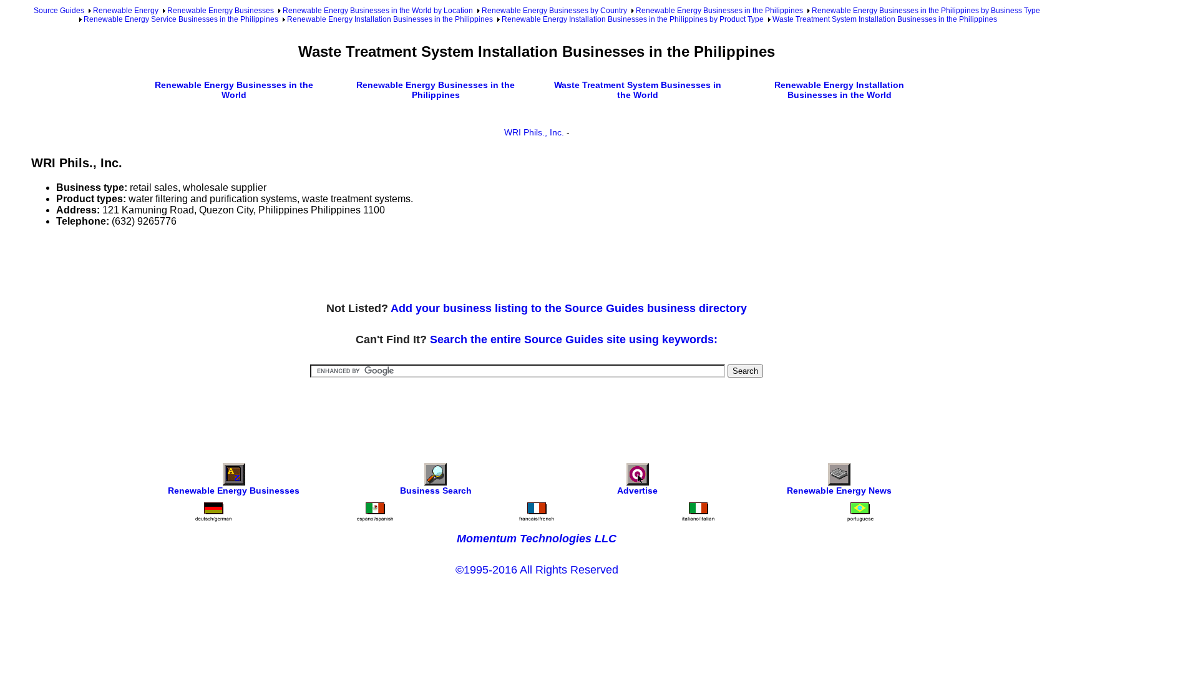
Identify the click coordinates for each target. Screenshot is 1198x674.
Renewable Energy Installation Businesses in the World (839, 90)
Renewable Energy (125, 10)
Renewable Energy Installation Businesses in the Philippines (390, 19)
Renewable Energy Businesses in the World (234, 90)
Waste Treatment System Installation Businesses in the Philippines (884, 19)
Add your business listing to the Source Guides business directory (569, 308)
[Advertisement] (258, 265)
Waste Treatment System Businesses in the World (637, 90)
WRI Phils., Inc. (534, 132)
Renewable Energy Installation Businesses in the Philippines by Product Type (633, 19)
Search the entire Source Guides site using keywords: (574, 339)
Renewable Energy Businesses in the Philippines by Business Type (926, 10)
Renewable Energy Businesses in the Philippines (719, 10)
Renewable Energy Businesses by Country (554, 10)
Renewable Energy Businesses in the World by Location (378, 10)
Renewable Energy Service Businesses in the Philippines (181, 19)
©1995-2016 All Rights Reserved (536, 570)
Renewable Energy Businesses (220, 10)
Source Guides (59, 10)
